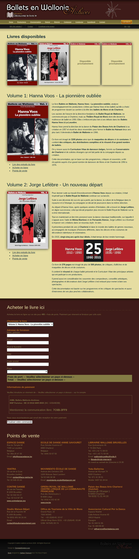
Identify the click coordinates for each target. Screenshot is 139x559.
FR (125, 26)
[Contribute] (126, 22)
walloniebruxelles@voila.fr (105, 456)
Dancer (47, 22)
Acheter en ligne (20, 167)
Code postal (13, 361)
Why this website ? (16, 26)
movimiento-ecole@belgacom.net (61, 480)
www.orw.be (46, 502)
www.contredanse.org (16, 501)
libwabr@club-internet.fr (101, 459)
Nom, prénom (13, 332)
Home (11, 22)
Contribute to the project (46, 26)
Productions (21, 22)
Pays (9, 368)
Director (57, 22)
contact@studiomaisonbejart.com (21, 523)
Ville (9, 354)
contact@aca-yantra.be (23, 477)
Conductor (79, 22)
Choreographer (35, 22)
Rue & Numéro (14, 347)
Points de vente (19, 171)
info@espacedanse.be (22, 456)
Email (9, 340)
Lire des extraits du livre (23, 164)
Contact (102, 22)
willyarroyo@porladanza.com (106, 529)
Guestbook (91, 22)
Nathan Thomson (25, 553)
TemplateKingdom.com (22, 548)
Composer (67, 22)
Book (9, 553)
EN (129, 26)
